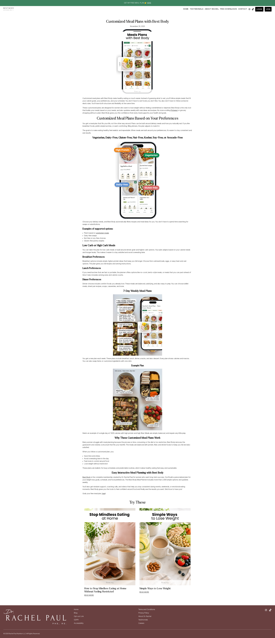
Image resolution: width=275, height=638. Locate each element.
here (103, 494)
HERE (149, 3)
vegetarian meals (102, 233)
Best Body (86, 477)
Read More (89, 595)
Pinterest (174, 110)
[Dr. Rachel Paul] (8, 9)
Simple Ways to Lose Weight (155, 588)
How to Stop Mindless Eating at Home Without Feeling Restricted (105, 590)
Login (259, 9)
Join (268, 9)
